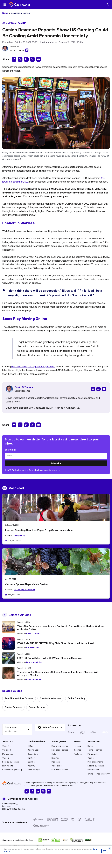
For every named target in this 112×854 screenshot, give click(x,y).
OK (104, 851)
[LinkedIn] (98, 389)
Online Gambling (76, 698)
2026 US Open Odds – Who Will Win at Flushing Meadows (49, 658)
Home (90, 746)
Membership (7, 754)
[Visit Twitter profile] (26, 791)
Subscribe (56, 463)
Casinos (77, 750)
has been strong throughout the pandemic (33, 366)
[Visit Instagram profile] (43, 791)
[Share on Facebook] (14, 59)
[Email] (104, 389)
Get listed (6, 750)
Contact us (7, 746)
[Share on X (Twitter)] (32, 59)
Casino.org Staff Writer (24, 589)
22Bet (30, 746)
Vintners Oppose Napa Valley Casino (26, 584)
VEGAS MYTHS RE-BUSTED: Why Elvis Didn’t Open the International (55, 643)
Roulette (55, 758)
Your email (10, 449)
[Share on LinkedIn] (26, 59)
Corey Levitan (32, 647)
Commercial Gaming (20, 13)
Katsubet (31, 762)
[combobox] (17, 729)
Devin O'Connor (17, 50)
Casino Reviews (37, 707)
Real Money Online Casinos (19, 698)
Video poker (56, 766)
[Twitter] (93, 389)
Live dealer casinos (59, 770)
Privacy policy (93, 754)
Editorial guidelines (96, 766)
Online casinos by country (99, 774)
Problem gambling (95, 762)
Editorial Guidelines (10, 762)
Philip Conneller (33, 679)
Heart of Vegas (34, 770)
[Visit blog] (49, 791)
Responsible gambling (12, 770)
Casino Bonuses (13, 707)
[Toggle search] (107, 4)
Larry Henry (19, 535)
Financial (78, 746)
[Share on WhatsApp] (20, 59)
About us (7, 741)
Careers (5, 758)
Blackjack (55, 762)
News (5, 13)
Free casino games (59, 750)
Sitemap (91, 758)
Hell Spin (31, 758)
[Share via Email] (38, 59)
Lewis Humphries (34, 662)
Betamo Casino (34, 750)
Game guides (58, 741)
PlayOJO (31, 766)
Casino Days (33, 754)
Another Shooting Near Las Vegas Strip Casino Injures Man (39, 530)
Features (78, 754)
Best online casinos (59, 746)
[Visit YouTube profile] (38, 791)
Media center (93, 770)
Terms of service (95, 750)
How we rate (7, 766)
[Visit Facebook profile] (32, 791)
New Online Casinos (50, 698)
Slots (53, 754)
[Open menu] (5, 4)
